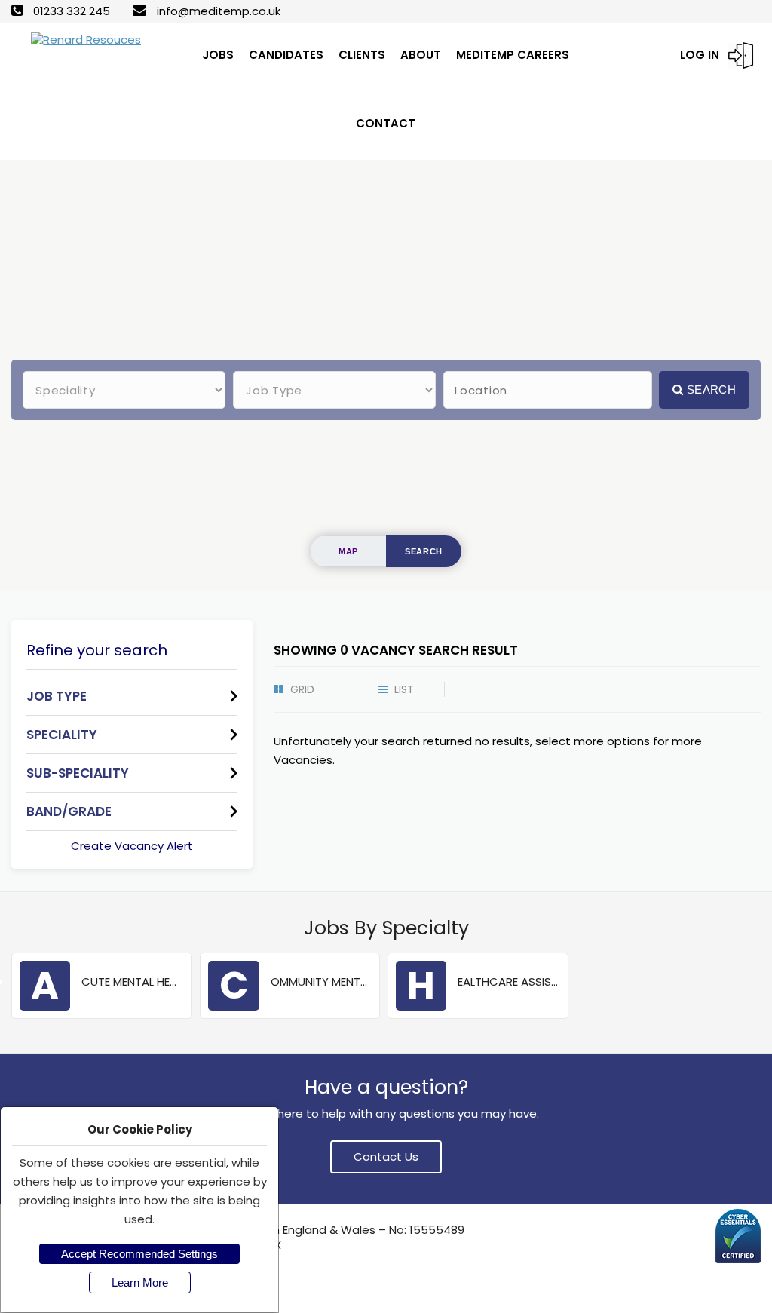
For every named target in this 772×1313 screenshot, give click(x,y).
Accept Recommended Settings (139, 1253)
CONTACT (385, 123)
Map (348, 551)
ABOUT (420, 55)
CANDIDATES (286, 55)
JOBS (218, 55)
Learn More (140, 1282)
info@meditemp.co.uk (218, 11)
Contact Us (386, 1156)
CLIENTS (362, 55)
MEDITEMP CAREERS (512, 55)
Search (710, 389)
